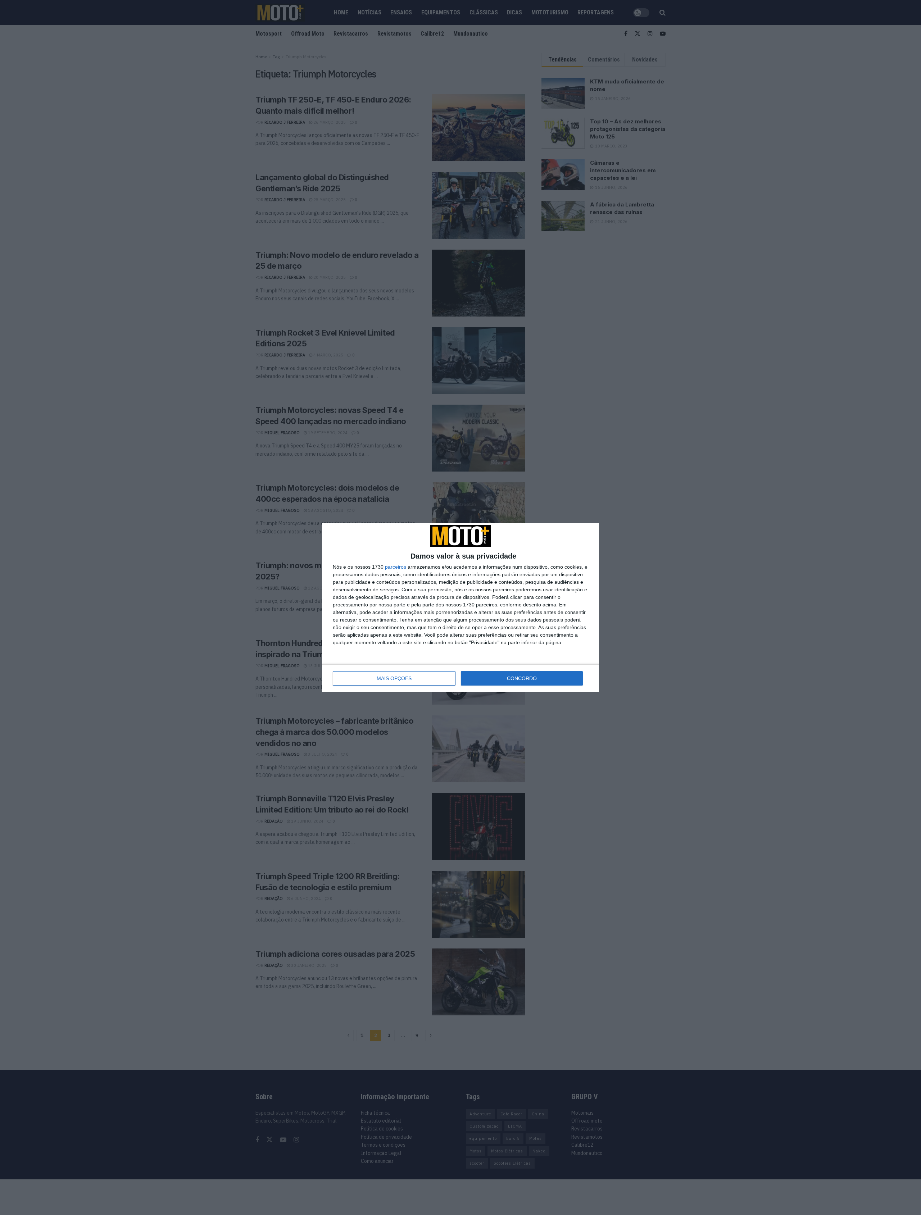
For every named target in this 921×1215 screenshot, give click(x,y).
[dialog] (460, 607)
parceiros (395, 566)
